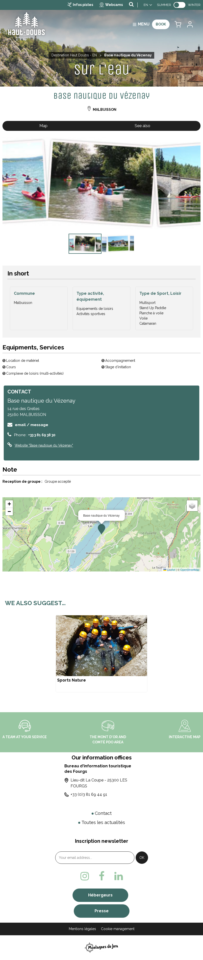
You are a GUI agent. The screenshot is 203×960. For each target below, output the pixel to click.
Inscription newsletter (101, 841)
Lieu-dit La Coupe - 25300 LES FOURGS (99, 783)
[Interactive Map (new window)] (184, 725)
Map (43, 125)
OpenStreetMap (189, 569)
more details (101, 653)
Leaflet (170, 569)
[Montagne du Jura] (101, 947)
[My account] (189, 24)
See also (142, 125)
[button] (178, 24)
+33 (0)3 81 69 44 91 (89, 794)
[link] (179, 5)
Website (44, 445)
